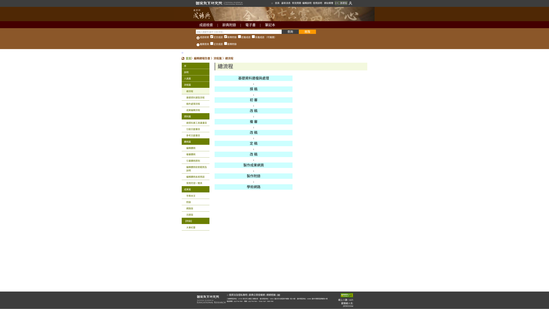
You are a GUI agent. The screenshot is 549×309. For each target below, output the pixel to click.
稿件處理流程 (193, 104)
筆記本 (270, 25)
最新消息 (286, 3)
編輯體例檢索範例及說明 (196, 169)
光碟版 (189, 215)
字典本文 (190, 196)
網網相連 (271, 295)
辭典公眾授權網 (257, 295)
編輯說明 (307, 3)
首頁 (277, 3)
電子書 (250, 25)
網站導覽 (328, 3)
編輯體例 (190, 148)
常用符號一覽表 (194, 183)
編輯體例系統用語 (195, 177)
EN (336, 3)
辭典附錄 (229, 25)
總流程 (189, 91)
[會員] (350, 3)
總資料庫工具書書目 (196, 123)
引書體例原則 (193, 161)
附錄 (188, 202)
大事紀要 (190, 227)
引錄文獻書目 (193, 129)
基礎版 (343, 3)
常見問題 (296, 3)
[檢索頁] (210, 20)
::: (272, 3)
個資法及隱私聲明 (238, 295)
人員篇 (187, 78)
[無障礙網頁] (347, 295)
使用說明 (317, 3)
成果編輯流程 (193, 110)
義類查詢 (204, 44)
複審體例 (190, 154)
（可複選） (245, 37)
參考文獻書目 (193, 135)
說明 (186, 72)
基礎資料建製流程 (195, 97)
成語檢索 (206, 25)
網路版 (189, 208)
